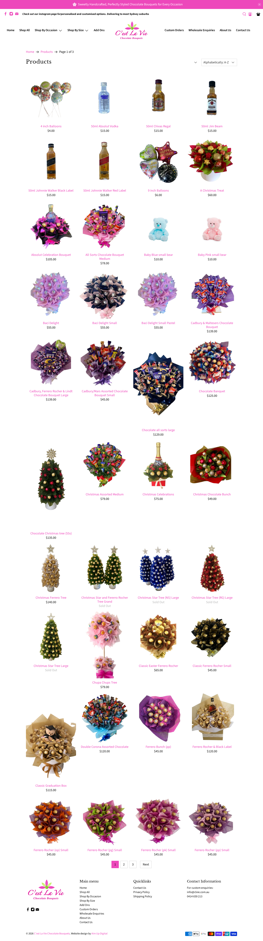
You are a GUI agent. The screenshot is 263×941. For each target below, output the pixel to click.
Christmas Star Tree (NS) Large (158, 597)
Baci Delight (51, 323)
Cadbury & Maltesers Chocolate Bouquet (212, 325)
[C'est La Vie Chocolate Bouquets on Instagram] (12, 15)
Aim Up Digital (99, 933)
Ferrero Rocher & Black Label (212, 747)
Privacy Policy (141, 892)
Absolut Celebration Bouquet (51, 255)
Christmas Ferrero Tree (51, 597)
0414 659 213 (194, 896)
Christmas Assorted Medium (105, 494)
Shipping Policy (142, 896)
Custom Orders (174, 30)
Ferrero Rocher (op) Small (51, 850)
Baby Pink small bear (212, 255)
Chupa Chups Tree (104, 682)
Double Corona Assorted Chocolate (104, 747)
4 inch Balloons (51, 126)
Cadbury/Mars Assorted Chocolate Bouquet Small (105, 393)
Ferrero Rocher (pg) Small (104, 850)
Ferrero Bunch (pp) (158, 747)
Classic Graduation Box (51, 785)
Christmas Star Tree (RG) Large (212, 597)
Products (47, 52)
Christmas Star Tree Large (51, 666)
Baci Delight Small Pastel (158, 323)
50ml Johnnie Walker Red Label (104, 190)
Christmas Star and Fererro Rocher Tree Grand (104, 599)
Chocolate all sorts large (158, 430)
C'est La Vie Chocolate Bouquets (52, 933)
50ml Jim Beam (212, 126)
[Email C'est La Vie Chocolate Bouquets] (18, 15)
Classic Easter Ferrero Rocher (158, 666)
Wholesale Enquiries (202, 30)
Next (146, 864)
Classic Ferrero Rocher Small (212, 666)
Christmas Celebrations (158, 494)
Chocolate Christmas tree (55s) (51, 533)
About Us (225, 30)
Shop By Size (87, 901)
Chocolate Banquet (212, 391)
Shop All (24, 30)
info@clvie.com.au (198, 892)
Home (10, 30)
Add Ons (99, 30)
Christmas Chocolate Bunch (212, 494)
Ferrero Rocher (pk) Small (158, 850)
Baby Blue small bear (158, 255)
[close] (259, 4)
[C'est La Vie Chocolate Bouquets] (131, 30)
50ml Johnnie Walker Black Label (51, 190)
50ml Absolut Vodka (104, 126)
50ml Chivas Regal (158, 126)
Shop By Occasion (90, 896)
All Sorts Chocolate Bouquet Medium (105, 257)
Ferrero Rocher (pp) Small (212, 850)
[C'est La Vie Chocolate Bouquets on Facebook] (6, 15)
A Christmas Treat (212, 190)
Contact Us (243, 30)
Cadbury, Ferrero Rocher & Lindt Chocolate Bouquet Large (51, 393)
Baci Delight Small (104, 323)
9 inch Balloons (158, 190)
